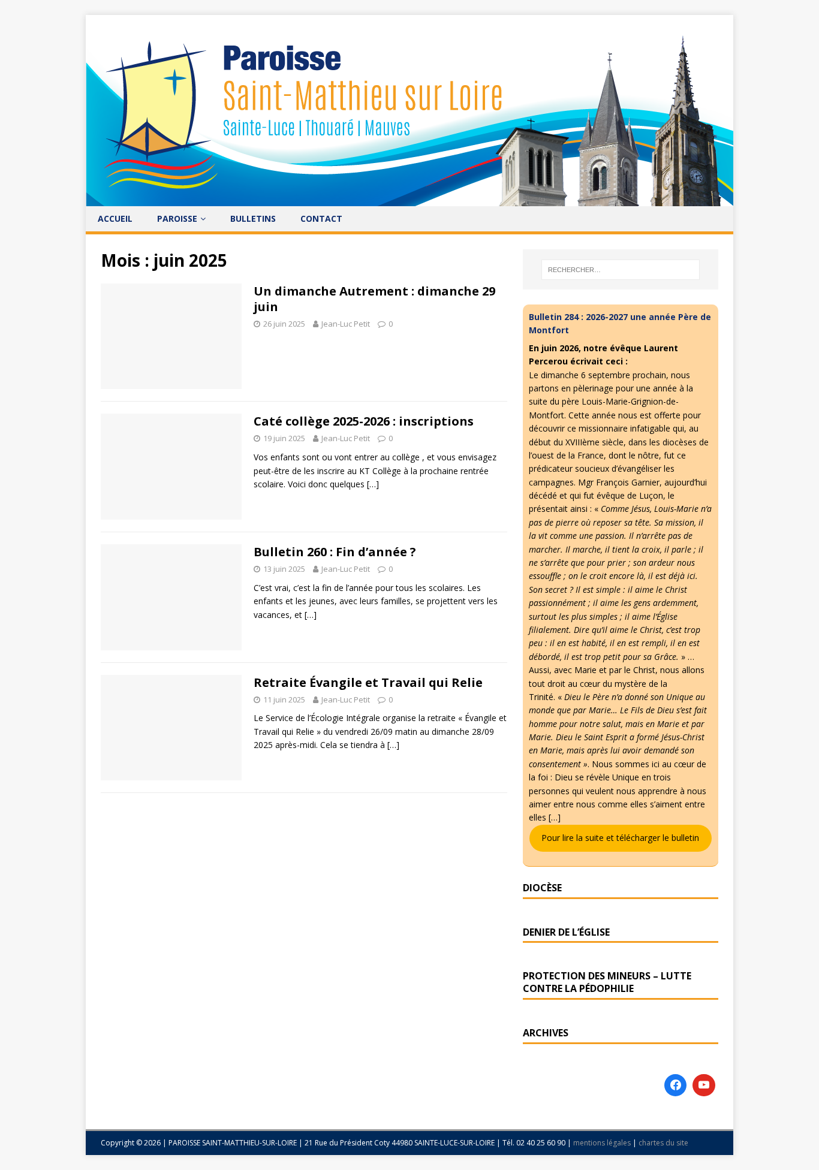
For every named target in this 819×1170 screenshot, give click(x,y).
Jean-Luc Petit (345, 323)
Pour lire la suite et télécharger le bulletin (620, 837)
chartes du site (663, 1143)
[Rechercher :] (620, 270)
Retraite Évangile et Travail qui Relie (368, 682)
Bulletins (253, 218)
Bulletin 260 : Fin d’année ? (335, 552)
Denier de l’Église (566, 932)
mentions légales (603, 1143)
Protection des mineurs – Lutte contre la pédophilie (607, 982)
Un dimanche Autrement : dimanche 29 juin (374, 299)
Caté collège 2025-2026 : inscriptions (364, 421)
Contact (321, 218)
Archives (545, 1032)
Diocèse (542, 887)
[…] (373, 484)
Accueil (115, 218)
